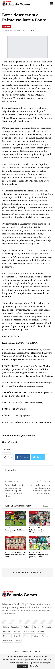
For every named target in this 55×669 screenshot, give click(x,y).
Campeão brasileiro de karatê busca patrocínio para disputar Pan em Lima (15, 491)
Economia (46, 627)
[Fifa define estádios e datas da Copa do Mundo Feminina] (15, 518)
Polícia (35, 636)
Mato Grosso (29, 632)
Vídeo (18, 641)
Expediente (26, 652)
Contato (37, 652)
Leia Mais (34, 666)
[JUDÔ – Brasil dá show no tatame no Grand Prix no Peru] (15, 543)
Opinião (17, 636)
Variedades (7, 641)
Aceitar (22, 666)
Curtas (36, 627)
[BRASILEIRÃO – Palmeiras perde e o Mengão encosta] (39, 518)
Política (45, 636)
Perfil (26, 636)
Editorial (6, 632)
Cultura (27, 627)
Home (17, 652)
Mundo (41, 632)
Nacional (7, 636)
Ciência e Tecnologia (11, 627)
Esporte (6, 26)
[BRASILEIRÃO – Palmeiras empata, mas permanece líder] (39, 543)
